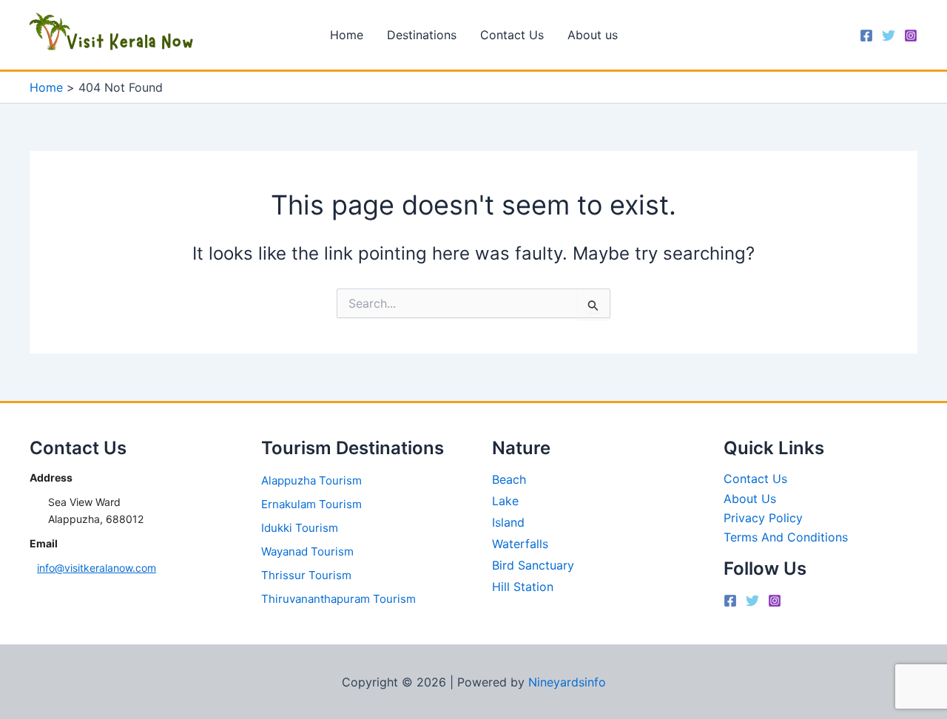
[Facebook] (866, 35)
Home (346, 34)
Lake (505, 500)
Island (508, 522)
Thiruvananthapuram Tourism (338, 599)
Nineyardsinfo (567, 682)
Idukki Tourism (299, 528)
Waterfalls (520, 543)
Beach (509, 479)
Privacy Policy (763, 517)
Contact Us (512, 34)
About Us (750, 498)
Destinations (421, 34)
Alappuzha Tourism (311, 480)
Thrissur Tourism (306, 575)
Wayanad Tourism (307, 551)
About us (592, 34)
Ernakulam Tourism (311, 504)
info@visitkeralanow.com (96, 567)
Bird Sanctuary (533, 565)
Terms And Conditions (786, 537)
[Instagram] (910, 35)
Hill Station (522, 586)
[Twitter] (888, 35)
